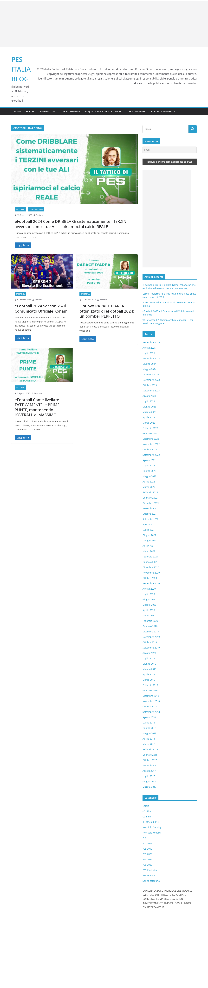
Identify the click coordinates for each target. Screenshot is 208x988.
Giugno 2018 (149, 727)
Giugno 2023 (149, 406)
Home (17, 111)
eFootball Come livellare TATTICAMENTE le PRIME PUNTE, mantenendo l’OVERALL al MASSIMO (37, 407)
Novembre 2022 (151, 444)
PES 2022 (147, 864)
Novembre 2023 (151, 379)
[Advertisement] (104, 24)
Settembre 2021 (151, 519)
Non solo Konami (152, 832)
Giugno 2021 (149, 535)
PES (144, 838)
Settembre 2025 (151, 342)
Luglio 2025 (149, 353)
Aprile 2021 (149, 545)
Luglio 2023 (149, 401)
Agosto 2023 (149, 395)
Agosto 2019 (149, 653)
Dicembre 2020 (151, 567)
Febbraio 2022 (150, 492)
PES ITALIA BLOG (21, 69)
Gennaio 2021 (150, 561)
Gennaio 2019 (150, 690)
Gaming (147, 816)
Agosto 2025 (149, 347)
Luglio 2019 (149, 658)
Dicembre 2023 (151, 374)
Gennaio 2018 (150, 754)
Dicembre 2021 (151, 503)
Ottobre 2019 (150, 642)
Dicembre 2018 (151, 695)
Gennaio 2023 (150, 433)
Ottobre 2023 (150, 385)
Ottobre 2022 (150, 449)
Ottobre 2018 (150, 706)
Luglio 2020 (149, 594)
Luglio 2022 (149, 465)
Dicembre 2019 (151, 631)
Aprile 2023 (149, 417)
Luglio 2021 (149, 529)
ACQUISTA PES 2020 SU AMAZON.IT (104, 111)
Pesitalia (40, 215)
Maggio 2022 (149, 476)
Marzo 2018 (149, 744)
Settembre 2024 (151, 358)
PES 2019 (147, 848)
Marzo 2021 (149, 551)
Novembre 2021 (151, 508)
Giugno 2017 (149, 781)
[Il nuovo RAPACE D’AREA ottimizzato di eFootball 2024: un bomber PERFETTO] (107, 271)
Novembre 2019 (151, 636)
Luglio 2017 (149, 776)
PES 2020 (147, 854)
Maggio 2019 (149, 669)
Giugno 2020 (149, 599)
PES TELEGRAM (137, 111)
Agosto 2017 (149, 770)
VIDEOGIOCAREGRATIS (162, 111)
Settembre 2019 (151, 647)
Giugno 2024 (149, 363)
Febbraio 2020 (150, 620)
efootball (20, 209)
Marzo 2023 (149, 422)
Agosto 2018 (149, 717)
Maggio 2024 (149, 369)
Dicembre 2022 (151, 438)
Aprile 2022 (149, 481)
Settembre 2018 (151, 711)
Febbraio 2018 (150, 749)
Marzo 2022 (149, 486)
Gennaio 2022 (150, 497)
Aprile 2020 (149, 610)
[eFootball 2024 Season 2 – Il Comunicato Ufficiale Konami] (42, 271)
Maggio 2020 (149, 604)
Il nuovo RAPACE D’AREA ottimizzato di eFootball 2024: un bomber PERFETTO (106, 311)
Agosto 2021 (149, 524)
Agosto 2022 (149, 460)
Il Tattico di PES (36, 209)
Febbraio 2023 (150, 428)
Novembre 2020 (151, 572)
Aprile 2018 (149, 738)
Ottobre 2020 (150, 578)
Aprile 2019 (149, 674)
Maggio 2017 (149, 786)
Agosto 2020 (149, 588)
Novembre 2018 (151, 701)
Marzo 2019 (149, 679)
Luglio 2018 (149, 722)
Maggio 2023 (149, 412)
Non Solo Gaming (152, 827)
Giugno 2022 (149, 470)
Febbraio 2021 (150, 556)
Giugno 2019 (149, 663)
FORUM (30, 111)
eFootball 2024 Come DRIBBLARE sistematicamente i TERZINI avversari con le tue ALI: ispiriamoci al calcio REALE (71, 224)
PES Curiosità (150, 870)
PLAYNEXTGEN (47, 111)
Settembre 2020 (151, 583)
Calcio (146, 805)
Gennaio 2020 (150, 626)
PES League (149, 875)
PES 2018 (147, 843)
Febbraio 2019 (150, 685)
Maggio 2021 (149, 540)
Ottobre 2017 (150, 760)
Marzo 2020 (149, 615)
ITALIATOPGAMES (70, 111)
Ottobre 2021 (150, 513)
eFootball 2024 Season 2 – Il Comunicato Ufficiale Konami (42, 308)
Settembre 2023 (151, 390)
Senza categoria (151, 880)
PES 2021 (147, 859)
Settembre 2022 (151, 454)
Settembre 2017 (151, 765)
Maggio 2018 (149, 733)
